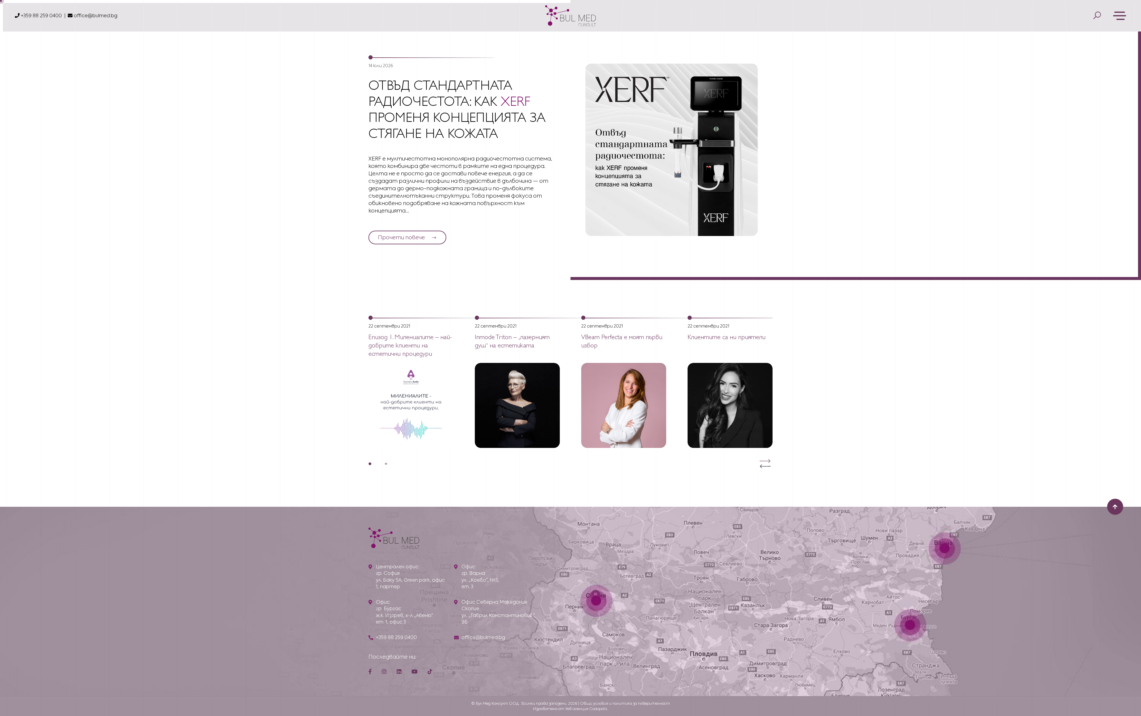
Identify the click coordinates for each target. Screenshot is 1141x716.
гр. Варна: (473, 573)
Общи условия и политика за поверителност (625, 703)
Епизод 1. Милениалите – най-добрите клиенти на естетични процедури (410, 346)
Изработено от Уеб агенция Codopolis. (570, 708)
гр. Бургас (388, 608)
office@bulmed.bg (95, 15)
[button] (369, 463)
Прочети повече (401, 237)
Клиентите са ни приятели (726, 338)
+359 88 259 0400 (41, 15)
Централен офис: (397, 567)
